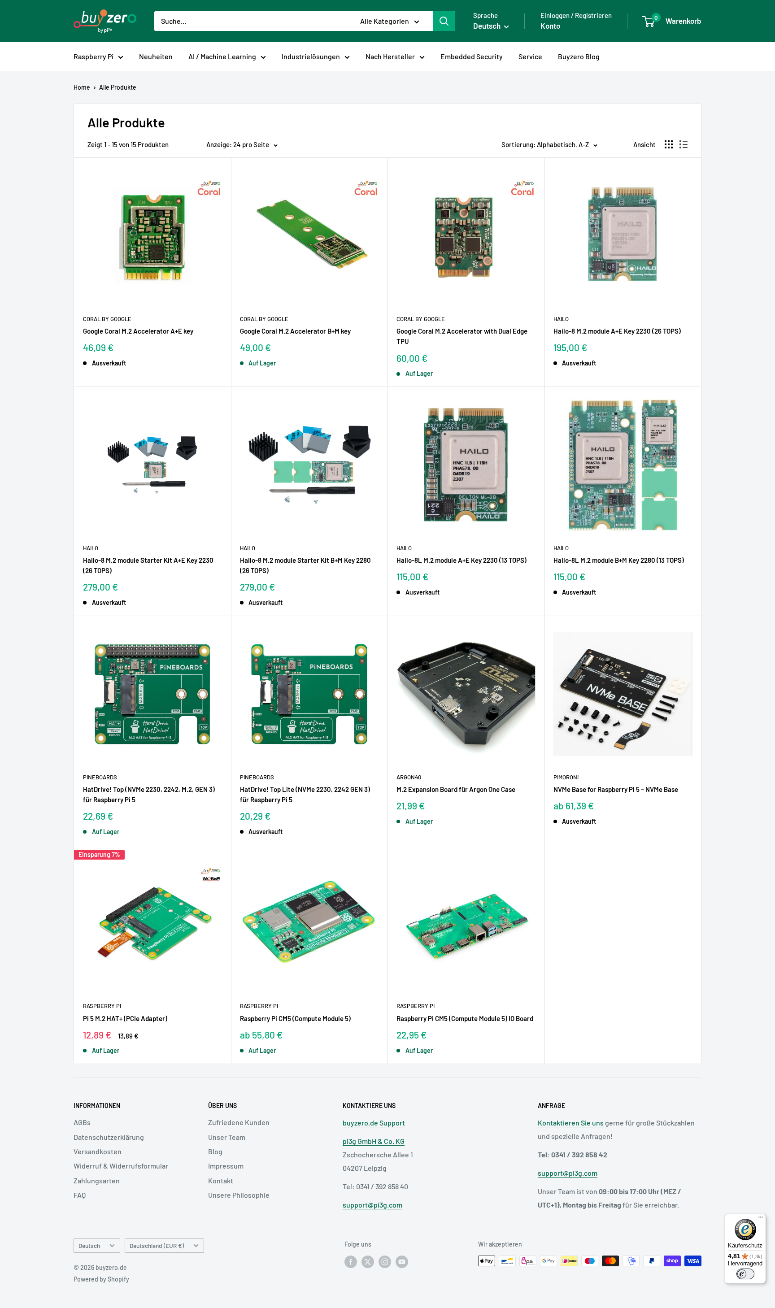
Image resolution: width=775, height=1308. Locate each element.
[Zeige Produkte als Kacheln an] (669, 144)
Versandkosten (98, 1151)
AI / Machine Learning (222, 56)
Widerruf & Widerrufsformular (121, 1165)
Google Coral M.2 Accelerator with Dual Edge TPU (461, 336)
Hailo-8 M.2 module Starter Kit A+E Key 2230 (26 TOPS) (148, 565)
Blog (215, 1151)
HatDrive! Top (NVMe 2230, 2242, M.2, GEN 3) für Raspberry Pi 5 (149, 794)
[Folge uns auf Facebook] (350, 1262)
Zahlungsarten (97, 1180)
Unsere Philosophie (239, 1195)
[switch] (745, 1274)
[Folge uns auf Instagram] (385, 1262)
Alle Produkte (117, 87)
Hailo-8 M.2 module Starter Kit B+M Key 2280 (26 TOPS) (305, 565)
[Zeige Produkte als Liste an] (683, 144)
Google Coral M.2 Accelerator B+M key (295, 331)
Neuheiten (156, 56)
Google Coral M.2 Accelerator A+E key (138, 331)
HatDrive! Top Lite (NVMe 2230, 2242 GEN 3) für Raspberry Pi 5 (305, 794)
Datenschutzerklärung (109, 1137)
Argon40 (408, 777)
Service (530, 56)
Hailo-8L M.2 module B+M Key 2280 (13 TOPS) (618, 560)
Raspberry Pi (93, 56)
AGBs (82, 1122)
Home (82, 87)
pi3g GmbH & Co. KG (374, 1141)
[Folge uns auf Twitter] (367, 1262)
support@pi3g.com (372, 1204)
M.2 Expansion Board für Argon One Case (455, 789)
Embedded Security (471, 56)
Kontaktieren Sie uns (571, 1122)
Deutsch (89, 1245)
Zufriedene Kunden (239, 1122)
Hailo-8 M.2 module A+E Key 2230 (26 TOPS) (617, 331)
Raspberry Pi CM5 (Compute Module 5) (295, 1018)
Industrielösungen (311, 56)
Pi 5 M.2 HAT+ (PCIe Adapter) (125, 1018)
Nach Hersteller (390, 56)
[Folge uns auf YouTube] (402, 1262)
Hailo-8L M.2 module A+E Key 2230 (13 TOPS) (461, 560)
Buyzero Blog (579, 56)
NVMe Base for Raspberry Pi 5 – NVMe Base (615, 789)
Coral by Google (107, 318)
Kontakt (220, 1180)
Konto (550, 25)
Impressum (226, 1165)
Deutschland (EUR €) (157, 1245)
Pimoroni (566, 777)
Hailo (561, 318)
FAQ (80, 1195)
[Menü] (760, 1219)
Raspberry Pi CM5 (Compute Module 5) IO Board (464, 1018)
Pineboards (100, 777)
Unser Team (226, 1137)
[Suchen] (444, 21)
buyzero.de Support (374, 1122)
